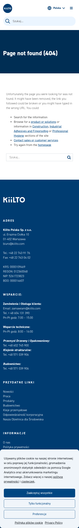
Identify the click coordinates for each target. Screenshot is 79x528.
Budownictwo (11, 405)
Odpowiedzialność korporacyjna (23, 415)
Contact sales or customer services (36, 140)
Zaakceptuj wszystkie (39, 493)
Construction (40, 126)
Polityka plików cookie (29, 523)
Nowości (8, 392)
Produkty (8, 401)
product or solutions (43, 122)
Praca (6, 396)
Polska (57, 8)
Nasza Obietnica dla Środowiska (23, 419)
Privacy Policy (54, 523)
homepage (44, 145)
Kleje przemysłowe (15, 410)
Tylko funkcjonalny (40, 503)
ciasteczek (28, 482)
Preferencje (39, 514)
